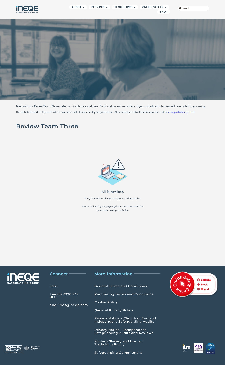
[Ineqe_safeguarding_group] (27, 6)
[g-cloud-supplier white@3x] (32, 347)
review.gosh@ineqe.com (180, 112)
